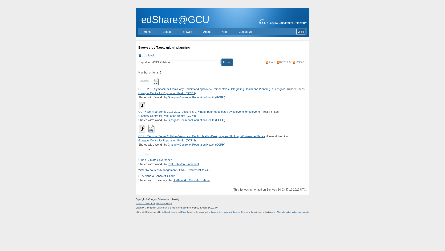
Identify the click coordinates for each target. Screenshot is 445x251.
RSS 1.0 (285, 62)
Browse (187, 31)
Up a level (147, 55)
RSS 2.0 (301, 62)
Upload (167, 31)
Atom (272, 62)
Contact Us (245, 31)
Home (147, 31)
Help (225, 31)
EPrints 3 (184, 212)
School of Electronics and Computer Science (229, 212)
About (207, 31)
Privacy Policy (164, 203)
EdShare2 (166, 212)
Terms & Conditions (145, 203)
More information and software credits (293, 212)
